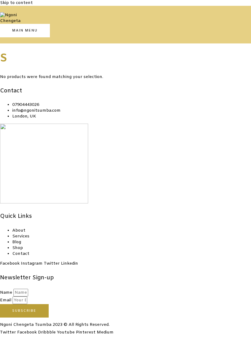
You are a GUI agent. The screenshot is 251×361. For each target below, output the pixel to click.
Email (6, 300)
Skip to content (16, 3)
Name (6, 293)
